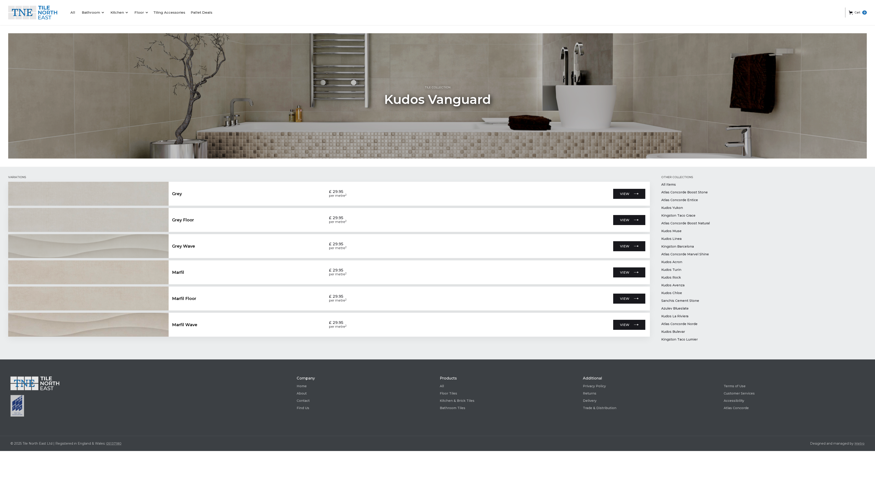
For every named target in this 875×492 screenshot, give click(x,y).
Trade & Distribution (599, 408)
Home (302, 386)
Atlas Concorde (736, 408)
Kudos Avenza (673, 285)
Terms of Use (735, 386)
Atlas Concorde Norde (679, 324)
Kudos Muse (671, 231)
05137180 (113, 443)
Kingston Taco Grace (678, 215)
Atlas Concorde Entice (679, 200)
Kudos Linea (671, 239)
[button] (92, 12)
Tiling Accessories (169, 12)
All (72, 12)
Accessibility (734, 401)
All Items (668, 184)
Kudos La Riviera (674, 316)
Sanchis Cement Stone (680, 301)
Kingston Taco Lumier (679, 339)
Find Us (303, 408)
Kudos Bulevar (673, 332)
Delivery (590, 401)
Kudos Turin (671, 270)
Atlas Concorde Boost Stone (684, 192)
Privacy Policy (594, 386)
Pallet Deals (201, 12)
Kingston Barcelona (677, 246)
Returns (589, 393)
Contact (303, 401)
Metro (859, 443)
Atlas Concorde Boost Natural (685, 223)
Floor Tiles (448, 393)
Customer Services (739, 393)
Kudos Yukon (672, 208)
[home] (32, 12)
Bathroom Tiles (452, 408)
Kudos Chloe (671, 293)
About (302, 393)
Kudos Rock (671, 277)
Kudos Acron (671, 262)
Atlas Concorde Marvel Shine (685, 254)
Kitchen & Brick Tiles (457, 401)
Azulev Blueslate (675, 308)
